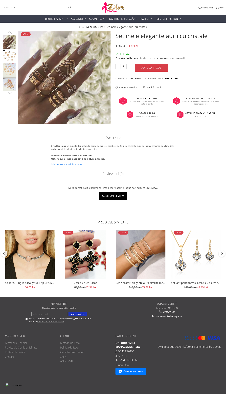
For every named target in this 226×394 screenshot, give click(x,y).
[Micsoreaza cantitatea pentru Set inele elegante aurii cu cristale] (117, 66)
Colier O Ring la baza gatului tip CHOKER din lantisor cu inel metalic (30, 283)
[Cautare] (70, 7)
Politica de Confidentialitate (50, 321)
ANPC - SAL (67, 361)
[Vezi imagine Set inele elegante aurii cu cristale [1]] (9, 56)
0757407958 (169, 312)
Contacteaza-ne (133, 371)
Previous (9, 33)
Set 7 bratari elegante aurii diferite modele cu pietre (140, 283)
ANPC (63, 357)
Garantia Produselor (72, 352)
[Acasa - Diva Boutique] (113, 7)
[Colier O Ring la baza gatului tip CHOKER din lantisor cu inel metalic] (30, 254)
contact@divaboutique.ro (169, 316)
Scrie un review (113, 196)
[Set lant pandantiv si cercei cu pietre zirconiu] (196, 254)
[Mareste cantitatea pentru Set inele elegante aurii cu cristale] (128, 66)
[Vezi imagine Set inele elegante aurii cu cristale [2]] (9, 70)
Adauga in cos (151, 67)
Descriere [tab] (113, 137)
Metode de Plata (70, 343)
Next (9, 92)
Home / (82, 27)
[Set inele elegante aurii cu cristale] (64, 77)
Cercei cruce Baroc (85, 283)
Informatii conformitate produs (66, 163)
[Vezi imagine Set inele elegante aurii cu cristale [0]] (9, 42)
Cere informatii (153, 87)
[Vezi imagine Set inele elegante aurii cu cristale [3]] (9, 84)
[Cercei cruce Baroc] (85, 254)
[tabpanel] (64, 77)
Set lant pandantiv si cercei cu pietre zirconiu (196, 283)
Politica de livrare (15, 352)
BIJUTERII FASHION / (95, 27)
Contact (9, 357)
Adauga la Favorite (127, 87)
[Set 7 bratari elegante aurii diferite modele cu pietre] (140, 254)
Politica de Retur (70, 347)
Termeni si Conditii (16, 343)
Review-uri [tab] (113, 173)
